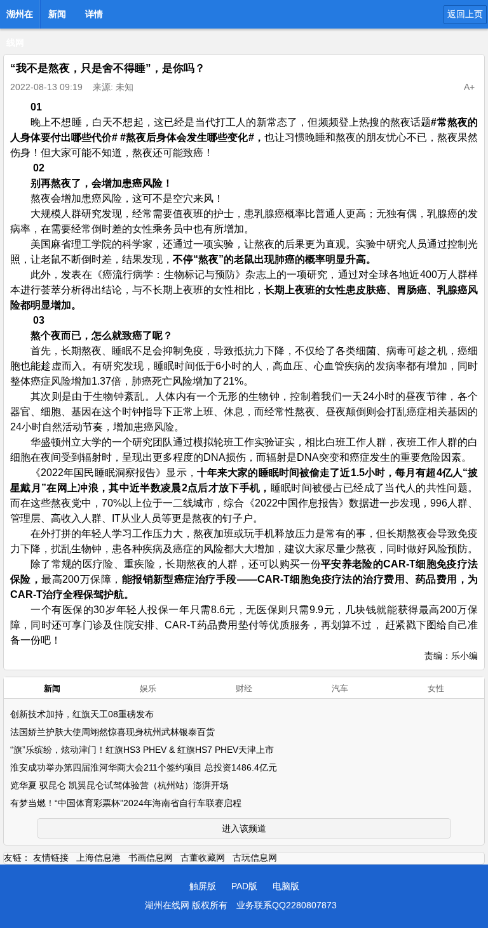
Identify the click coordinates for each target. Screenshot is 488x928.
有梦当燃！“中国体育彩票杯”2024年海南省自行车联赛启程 (125, 803)
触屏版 (202, 886)
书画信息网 (150, 857)
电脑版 (286, 886)
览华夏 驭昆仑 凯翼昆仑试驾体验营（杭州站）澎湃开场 (119, 785)
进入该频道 (244, 828)
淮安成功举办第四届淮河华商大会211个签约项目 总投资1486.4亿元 (143, 767)
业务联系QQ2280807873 (286, 905)
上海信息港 (98, 857)
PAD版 (244, 886)
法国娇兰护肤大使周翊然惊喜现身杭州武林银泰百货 (112, 732)
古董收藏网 (202, 857)
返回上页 (465, 14)
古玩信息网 (255, 857)
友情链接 (51, 857)
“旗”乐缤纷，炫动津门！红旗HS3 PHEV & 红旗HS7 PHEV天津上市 (142, 750)
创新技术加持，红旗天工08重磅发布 (82, 714)
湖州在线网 (19, 18)
